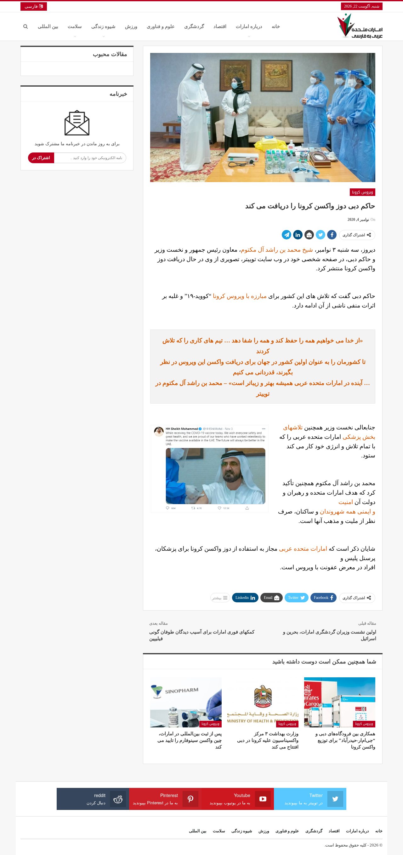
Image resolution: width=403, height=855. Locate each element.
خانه (276, 26)
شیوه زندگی (103, 26)
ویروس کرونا (362, 192)
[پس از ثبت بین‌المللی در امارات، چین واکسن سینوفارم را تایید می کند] (185, 702)
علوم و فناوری (161, 26)
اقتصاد (219, 26)
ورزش (131, 26)
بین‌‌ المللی (48, 26)
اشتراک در (41, 157)
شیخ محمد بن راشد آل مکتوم (277, 249)
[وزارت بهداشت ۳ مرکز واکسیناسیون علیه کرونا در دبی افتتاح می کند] (262, 702)
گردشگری (194, 26)
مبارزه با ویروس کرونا (240, 296)
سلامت (75, 26)
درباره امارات (249, 26)
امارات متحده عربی (303, 548)
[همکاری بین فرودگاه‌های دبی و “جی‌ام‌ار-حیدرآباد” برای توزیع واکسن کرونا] (339, 702)
